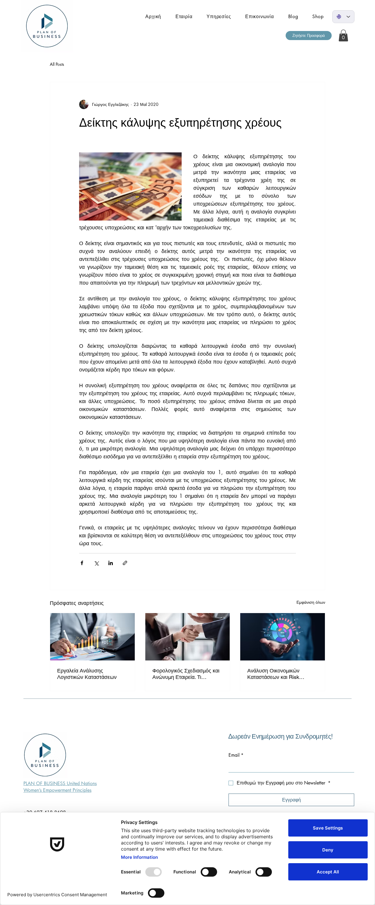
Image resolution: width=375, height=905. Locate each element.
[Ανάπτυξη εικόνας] (130, 186)
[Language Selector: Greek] (343, 16)
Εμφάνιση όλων (310, 602)
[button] (308, 35)
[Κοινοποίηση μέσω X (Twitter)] (96, 563)
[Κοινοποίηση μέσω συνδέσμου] (125, 563)
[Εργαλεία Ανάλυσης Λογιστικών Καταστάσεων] (92, 636)
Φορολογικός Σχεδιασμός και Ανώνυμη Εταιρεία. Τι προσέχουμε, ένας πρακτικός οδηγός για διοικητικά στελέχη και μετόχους (186, 673)
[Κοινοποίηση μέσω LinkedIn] (110, 563)
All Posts (57, 64)
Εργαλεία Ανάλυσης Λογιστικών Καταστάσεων (87, 673)
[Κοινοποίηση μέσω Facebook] (82, 563)
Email (236, 755)
